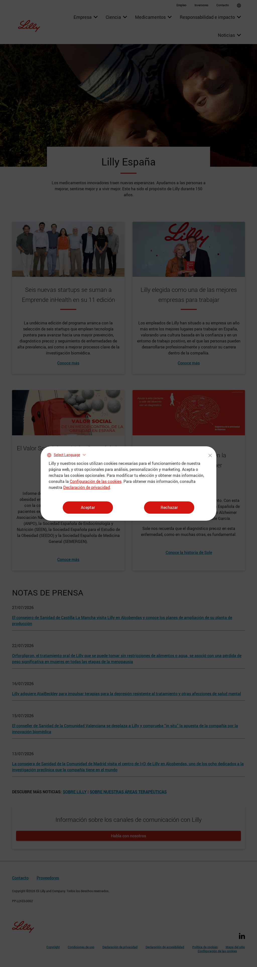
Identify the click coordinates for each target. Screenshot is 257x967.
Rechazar (169, 507)
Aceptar (88, 507)
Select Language (67, 454)
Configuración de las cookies (95, 481)
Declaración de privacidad (86, 487)
